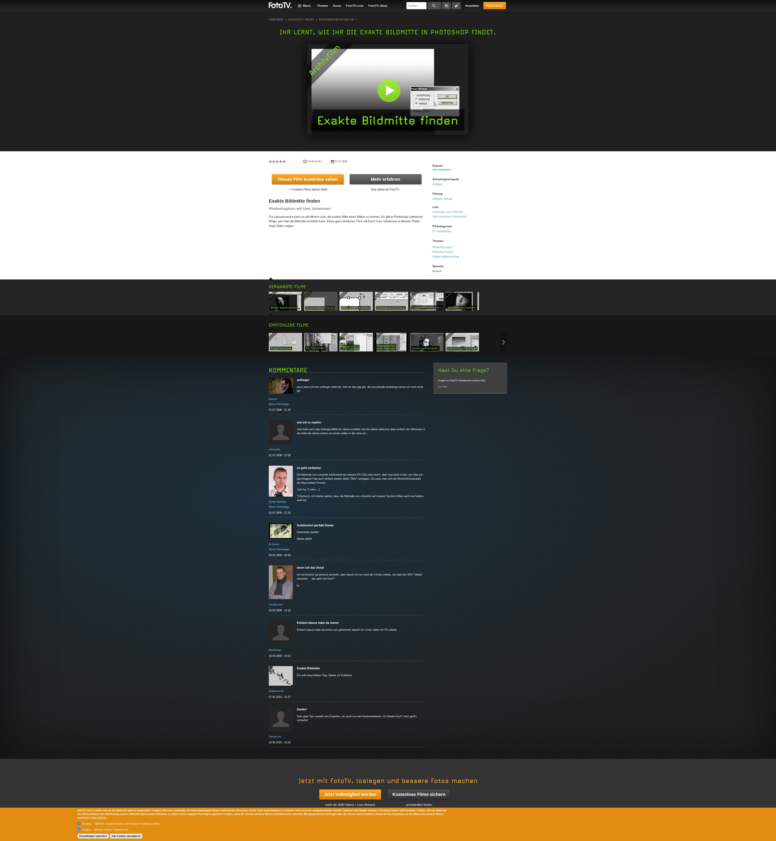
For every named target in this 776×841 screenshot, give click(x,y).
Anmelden (472, 5)
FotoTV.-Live (355, 5)
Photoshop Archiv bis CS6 (336, 19)
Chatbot (86, 829)
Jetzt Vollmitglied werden (350, 794)
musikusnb (276, 604)
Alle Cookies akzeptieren (126, 836)
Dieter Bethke (277, 501)
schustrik (274, 449)
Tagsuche (456, 5)
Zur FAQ (442, 386)
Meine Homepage (279, 404)
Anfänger (437, 184)
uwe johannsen (441, 169)
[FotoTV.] (280, 5)
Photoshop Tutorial (442, 252)
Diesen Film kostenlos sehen (308, 179)
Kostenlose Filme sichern (418, 794)
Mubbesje (275, 650)
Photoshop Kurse (441, 247)
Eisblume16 (276, 691)
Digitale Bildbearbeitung (445, 256)
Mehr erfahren (385, 179)
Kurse (337, 5)
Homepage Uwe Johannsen (447, 212)
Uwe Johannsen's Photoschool (449, 216)
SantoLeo (275, 736)
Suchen (434, 5)
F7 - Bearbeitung (441, 231)
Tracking (86, 823)
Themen (322, 5)
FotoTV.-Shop (377, 5)
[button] (389, 90)
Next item (503, 342)
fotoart (273, 399)
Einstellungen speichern (93, 836)
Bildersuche (446, 5)
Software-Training (442, 198)
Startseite (276, 19)
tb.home (274, 544)
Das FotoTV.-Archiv (301, 19)
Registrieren (494, 5)
